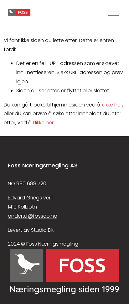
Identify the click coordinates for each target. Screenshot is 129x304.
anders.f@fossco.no (32, 216)
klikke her (111, 104)
